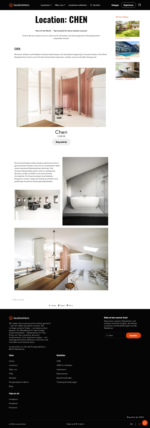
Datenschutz (62, 374)
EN (131, 424)
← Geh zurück (17, 299)
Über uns (13, 369)
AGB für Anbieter (64, 365)
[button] (46, 5)
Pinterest (13, 407)
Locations (13, 365)
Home (11, 361)
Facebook (13, 403)
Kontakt (12, 378)
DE (140, 424)
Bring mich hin (61, 142)
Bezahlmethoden (64, 378)
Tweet (53, 305)
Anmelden (133, 335)
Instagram (13, 399)
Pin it (71, 305)
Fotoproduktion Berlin (19, 382)
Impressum (61, 369)
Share (62, 305)
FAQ (11, 374)
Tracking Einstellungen (67, 382)
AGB (59, 361)
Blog (11, 386)
